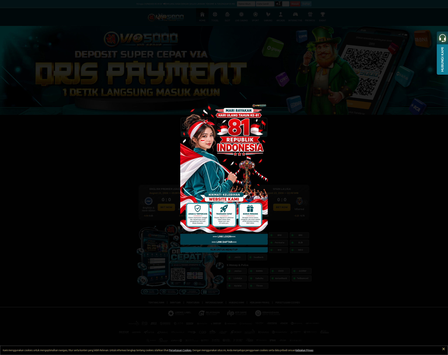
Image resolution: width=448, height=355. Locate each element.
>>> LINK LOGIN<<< (224, 236)
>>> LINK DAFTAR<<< (224, 242)
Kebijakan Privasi (304, 350)
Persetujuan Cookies (180, 350)
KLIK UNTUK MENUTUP (224, 249)
